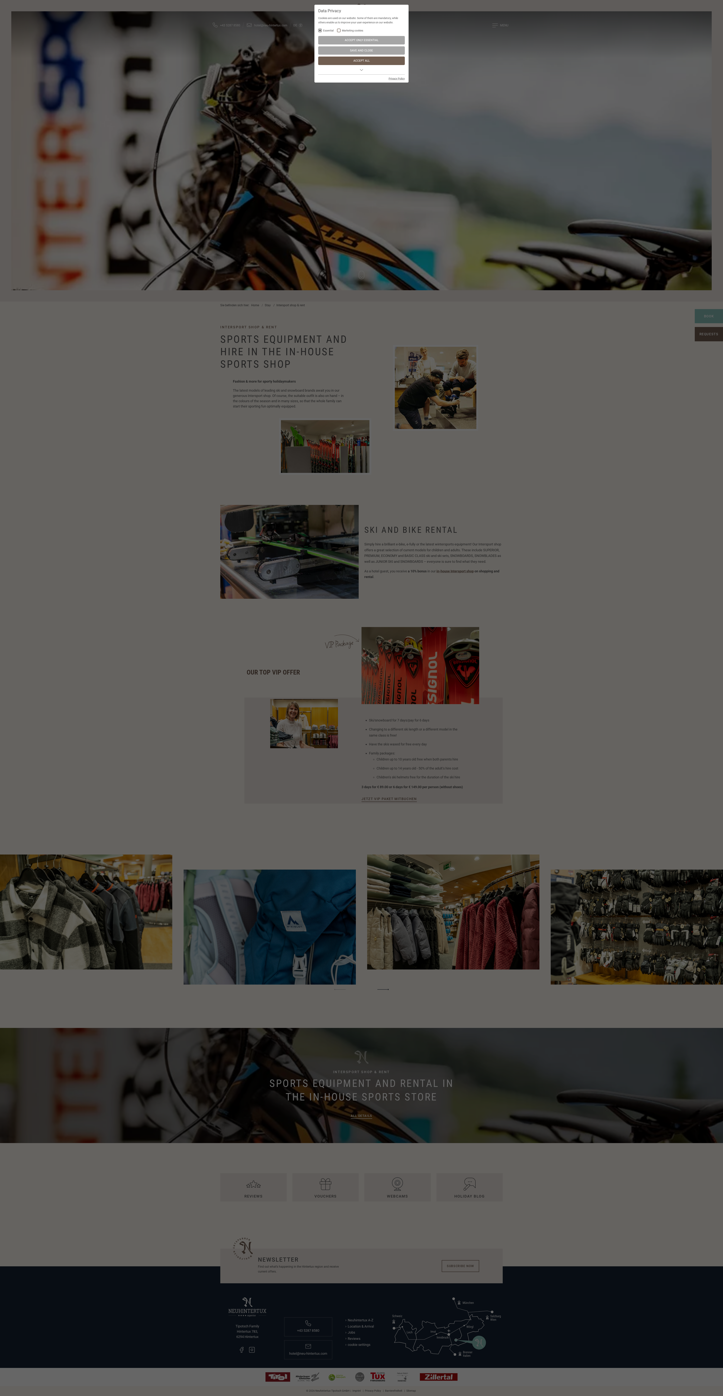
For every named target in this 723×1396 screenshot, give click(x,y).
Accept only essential (361, 40)
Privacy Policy (397, 78)
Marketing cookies (352, 30)
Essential (328, 30)
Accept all (361, 60)
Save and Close (361, 50)
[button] (361, 70)
